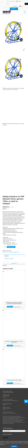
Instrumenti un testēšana (8, 252)
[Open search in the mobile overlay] (16, 4)
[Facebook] (10, 6)
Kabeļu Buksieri (16, 252)
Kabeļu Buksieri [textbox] (13, 431)
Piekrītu (14, 446)
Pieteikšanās (14, 6)
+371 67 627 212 (12, 1)
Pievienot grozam (11, 246)
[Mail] (7, 6)
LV (21, 6)
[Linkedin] (5, 6)
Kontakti (19, 1)
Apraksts (7, 256)
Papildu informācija (9, 258)
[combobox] (14, 431)
